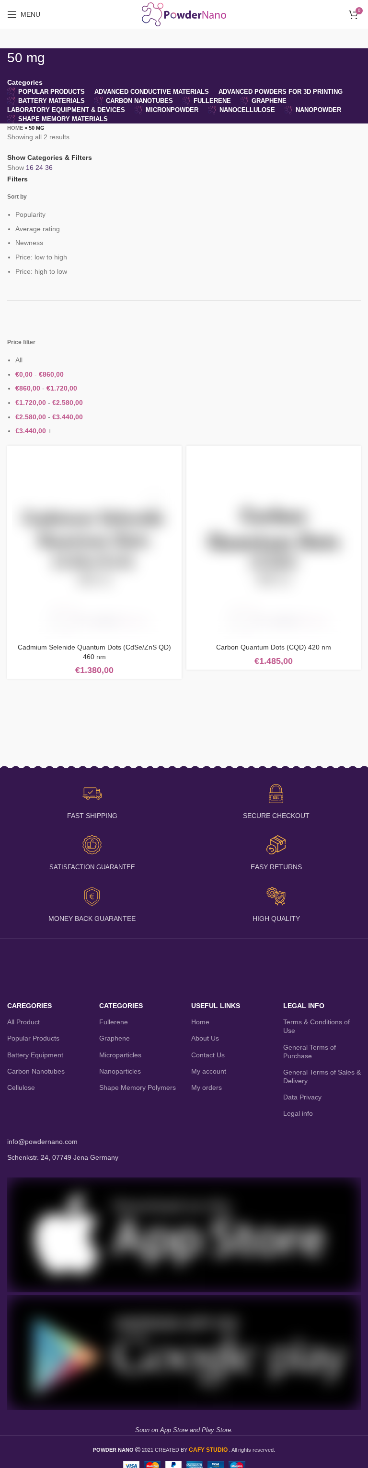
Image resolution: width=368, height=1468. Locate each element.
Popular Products (33, 1038)
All (19, 360)
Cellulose (21, 1087)
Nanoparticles (120, 1071)
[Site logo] (184, 14)
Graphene (114, 1038)
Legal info (298, 1113)
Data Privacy (302, 1097)
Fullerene (113, 1022)
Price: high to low (41, 271)
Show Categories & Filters (49, 157)
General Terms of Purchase (309, 1051)
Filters (17, 179)
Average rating (37, 229)
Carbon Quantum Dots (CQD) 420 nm (273, 647)
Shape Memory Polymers (137, 1087)
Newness (29, 243)
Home (15, 128)
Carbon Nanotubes (36, 1071)
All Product (23, 1022)
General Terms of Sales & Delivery (322, 1076)
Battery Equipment (35, 1055)
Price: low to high (41, 257)
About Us (205, 1038)
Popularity (30, 214)
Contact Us (208, 1055)
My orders (206, 1087)
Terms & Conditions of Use (316, 1026)
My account (208, 1071)
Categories (25, 82)
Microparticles (120, 1055)
